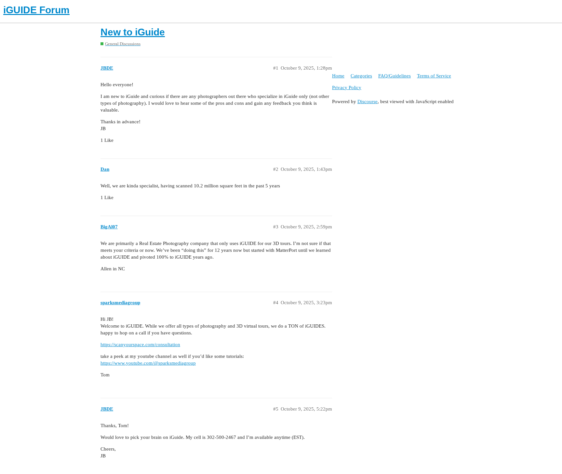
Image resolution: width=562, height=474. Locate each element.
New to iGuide (132, 32)
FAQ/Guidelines (394, 75)
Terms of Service (434, 75)
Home (338, 75)
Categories (361, 75)
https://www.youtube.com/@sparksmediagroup (148, 363)
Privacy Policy (346, 87)
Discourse (367, 101)
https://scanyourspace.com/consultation (140, 344)
